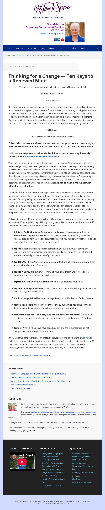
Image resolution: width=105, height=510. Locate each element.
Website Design (41, 504)
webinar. (85, 337)
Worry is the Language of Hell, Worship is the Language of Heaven (38, 374)
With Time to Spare (52, 8)
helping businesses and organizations (80, 412)
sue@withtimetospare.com (51, 33)
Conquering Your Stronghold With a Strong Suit (82, 466)
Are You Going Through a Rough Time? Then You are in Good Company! (40, 381)
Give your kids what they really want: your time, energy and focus (82, 457)
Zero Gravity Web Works (60, 504)
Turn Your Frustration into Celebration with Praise (31, 377)
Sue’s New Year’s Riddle (82, 483)
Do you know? (25, 355)
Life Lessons (37, 355)
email (75, 422)
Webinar (46, 355)
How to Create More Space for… (24, 384)
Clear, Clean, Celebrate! (20, 388)
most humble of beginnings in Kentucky (45, 412)
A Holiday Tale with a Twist (83, 472)
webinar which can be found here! (42, 156)
